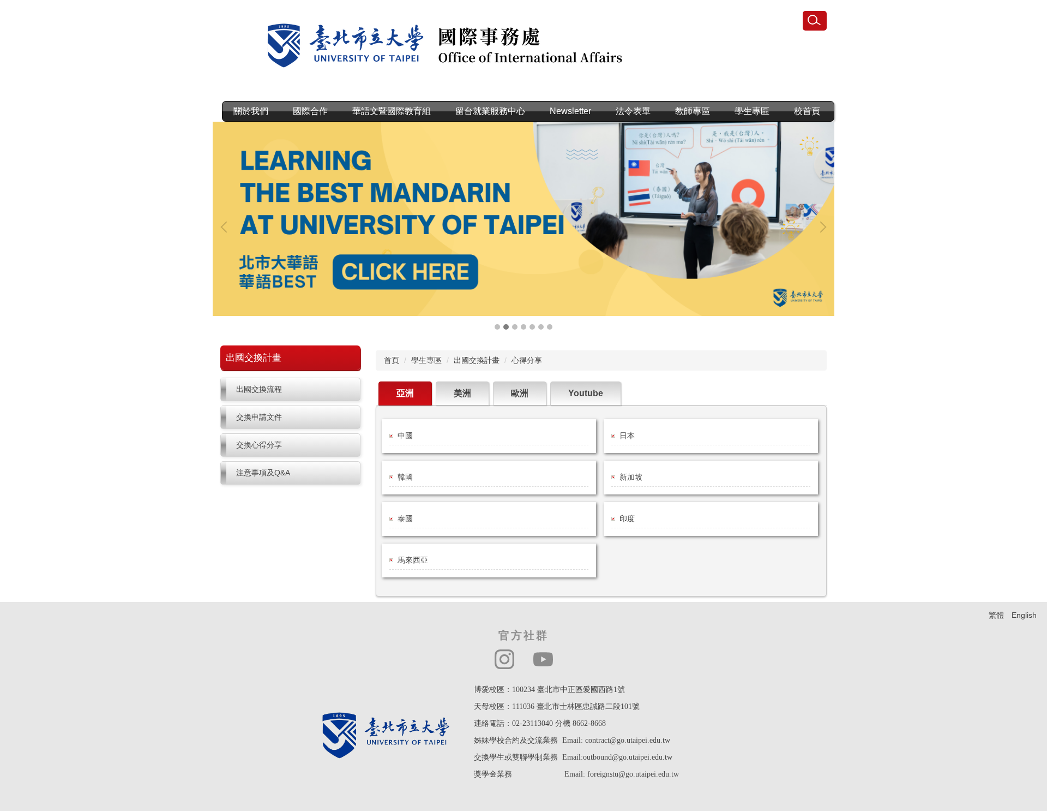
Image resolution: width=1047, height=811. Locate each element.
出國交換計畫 (477, 360)
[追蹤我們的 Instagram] (504, 659)
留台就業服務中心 (490, 111)
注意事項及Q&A (263, 472)
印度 (627, 518)
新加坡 (630, 477)
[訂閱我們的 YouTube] (543, 659)
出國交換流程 (259, 389)
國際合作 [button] (310, 111)
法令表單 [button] (633, 111)
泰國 (405, 518)
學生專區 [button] (752, 111)
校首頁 (807, 111)
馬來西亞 (413, 560)
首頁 (391, 360)
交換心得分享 (259, 444)
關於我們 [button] (250, 111)
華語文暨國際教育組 (391, 111)
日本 (627, 435)
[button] (226, 227)
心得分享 (527, 360)
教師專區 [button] (692, 111)
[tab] (497, 326)
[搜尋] (815, 21)
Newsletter (570, 111)
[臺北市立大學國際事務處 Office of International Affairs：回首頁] (455, 49)
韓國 (405, 477)
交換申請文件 (259, 417)
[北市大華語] (523, 219)
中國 (405, 435)
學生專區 (426, 360)
